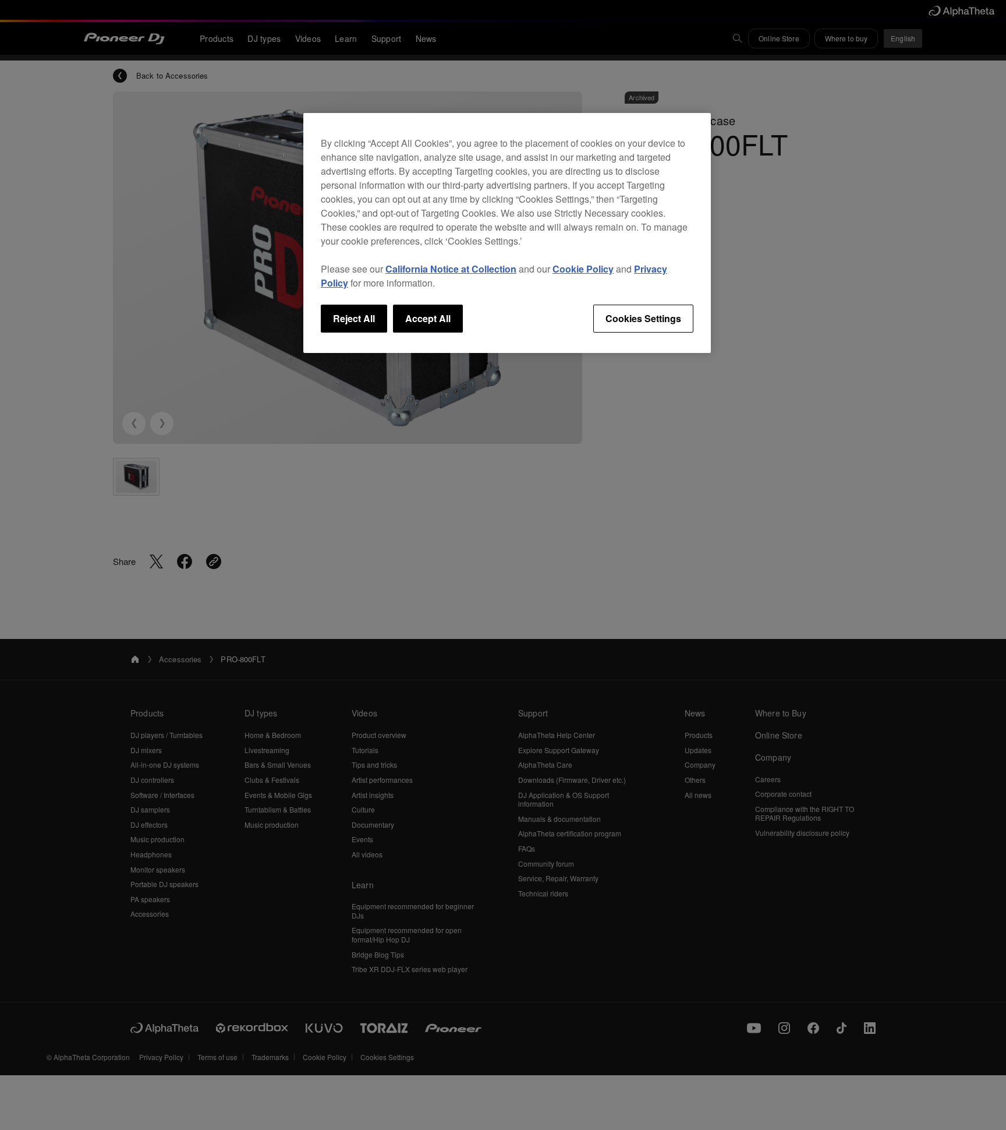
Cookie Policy (583, 269)
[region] (507, 233)
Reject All (354, 318)
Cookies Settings (643, 318)
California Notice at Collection (450, 269)
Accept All (428, 318)
